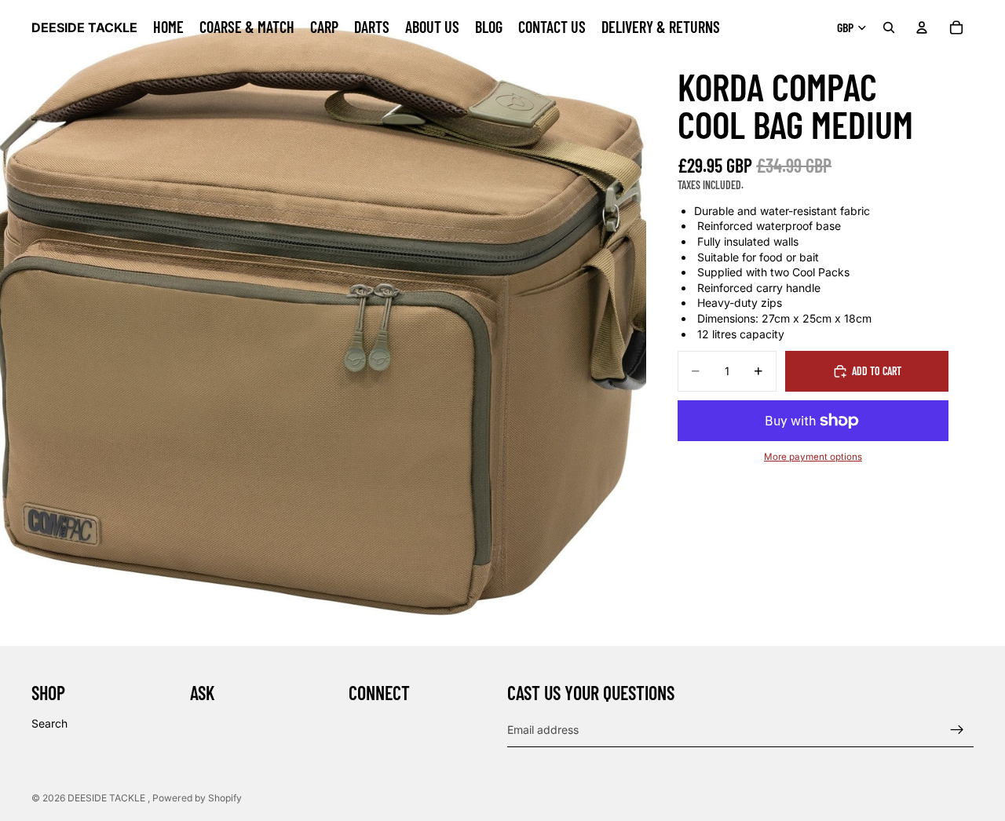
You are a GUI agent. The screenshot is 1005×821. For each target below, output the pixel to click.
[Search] (889, 27)
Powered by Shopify (197, 798)
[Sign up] (957, 729)
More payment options (813, 456)
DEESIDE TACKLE (108, 798)
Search (49, 723)
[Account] (921, 27)
